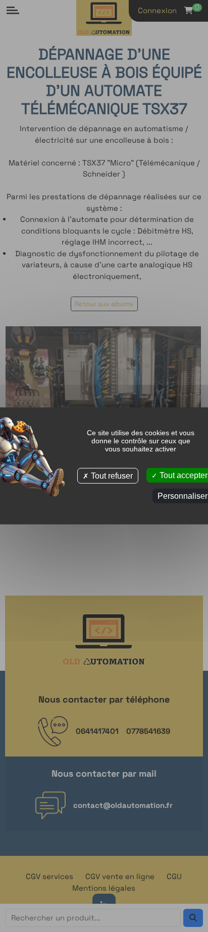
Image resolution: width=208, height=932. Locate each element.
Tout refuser (111, 476)
